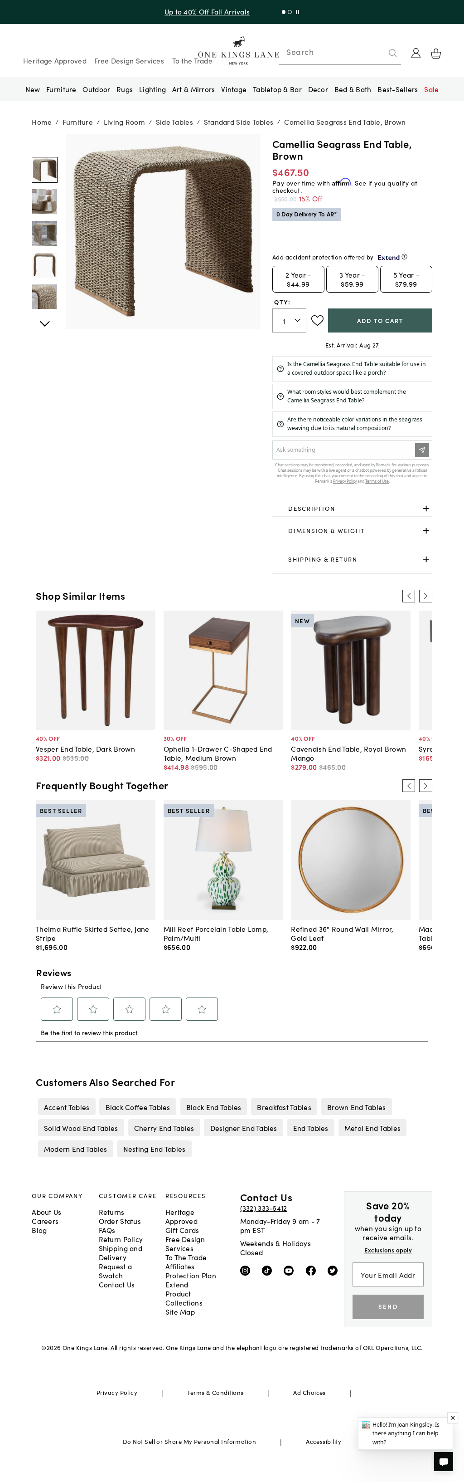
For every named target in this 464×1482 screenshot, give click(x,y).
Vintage (233, 89)
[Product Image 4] (45, 297)
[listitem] (66, 1106)
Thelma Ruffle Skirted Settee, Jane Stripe (92, 933)
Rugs (124, 89)
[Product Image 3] (45, 265)
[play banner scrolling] (297, 12)
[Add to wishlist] (317, 321)
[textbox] (289, 320)
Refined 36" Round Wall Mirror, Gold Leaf (342, 933)
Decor (318, 89)
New (32, 89)
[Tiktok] (269, 1269)
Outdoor (96, 89)
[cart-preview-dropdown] (436, 54)
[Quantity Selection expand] (298, 320)
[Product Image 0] (45, 170)
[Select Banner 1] (290, 12)
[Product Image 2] (45, 233)
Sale (431, 89)
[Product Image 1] (45, 202)
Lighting (152, 89)
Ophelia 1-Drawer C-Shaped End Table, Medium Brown (218, 753)
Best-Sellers (397, 89)
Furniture (61, 89)
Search (300, 51)
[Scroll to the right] (425, 596)
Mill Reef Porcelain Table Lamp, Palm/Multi (216, 933)
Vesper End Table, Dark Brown (85, 748)
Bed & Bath (353, 89)
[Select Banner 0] (284, 12)
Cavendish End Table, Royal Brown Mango (348, 753)
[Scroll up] (45, 319)
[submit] (393, 53)
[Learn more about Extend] (404, 256)
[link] (352, 508)
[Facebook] (313, 1269)
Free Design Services (129, 60)
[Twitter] (335, 1269)
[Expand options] (426, 508)
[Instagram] (247, 1269)
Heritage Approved (55, 60)
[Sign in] (416, 53)
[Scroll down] (45, 144)
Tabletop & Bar (277, 89)
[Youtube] (291, 1269)
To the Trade (192, 60)
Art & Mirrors (193, 89)
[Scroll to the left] (408, 596)
